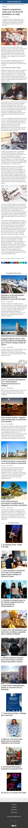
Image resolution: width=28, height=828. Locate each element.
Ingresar (14, 812)
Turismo (4, 6)
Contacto (14, 804)
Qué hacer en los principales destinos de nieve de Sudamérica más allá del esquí (13, 297)
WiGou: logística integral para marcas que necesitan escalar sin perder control (12, 660)
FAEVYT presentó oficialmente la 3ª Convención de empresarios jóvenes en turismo (13, 383)
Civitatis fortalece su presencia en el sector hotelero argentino (13, 462)
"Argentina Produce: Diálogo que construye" (13, 714)
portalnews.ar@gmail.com (14, 816)
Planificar (13, 258)
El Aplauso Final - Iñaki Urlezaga (11, 546)
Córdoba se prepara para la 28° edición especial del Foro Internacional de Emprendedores (13, 603)
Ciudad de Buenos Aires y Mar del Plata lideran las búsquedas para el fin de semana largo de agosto (13, 342)
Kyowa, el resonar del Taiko (15, 793)
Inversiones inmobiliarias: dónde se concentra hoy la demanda (13, 687)
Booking (8, 258)
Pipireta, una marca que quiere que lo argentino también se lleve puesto (11, 741)
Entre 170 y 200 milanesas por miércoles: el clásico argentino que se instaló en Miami (14, 632)
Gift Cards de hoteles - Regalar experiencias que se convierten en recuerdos (13, 419)
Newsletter (14, 809)
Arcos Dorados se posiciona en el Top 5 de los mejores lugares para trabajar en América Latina (13, 573)
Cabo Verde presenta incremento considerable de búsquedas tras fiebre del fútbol (14, 503)
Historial (14, 807)
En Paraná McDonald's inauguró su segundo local (11, 768)
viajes (22, 258)
